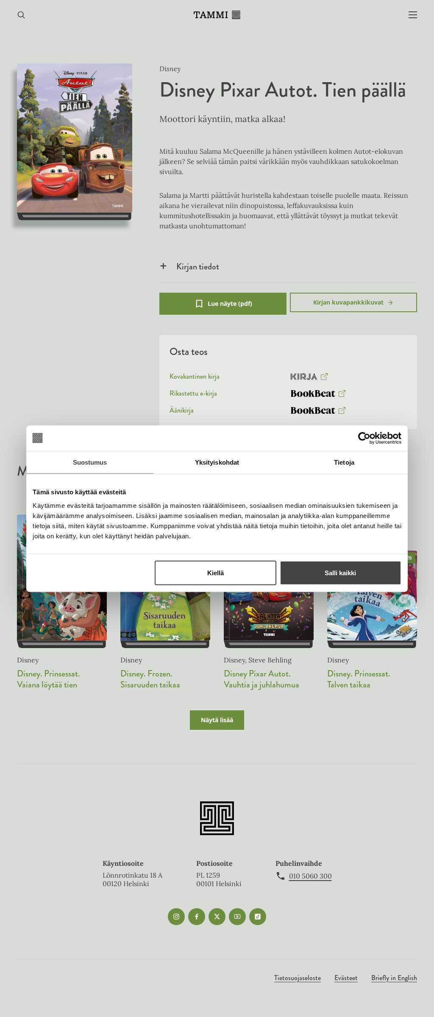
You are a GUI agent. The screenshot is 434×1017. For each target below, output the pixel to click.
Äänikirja (182, 412)
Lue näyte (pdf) (230, 307)
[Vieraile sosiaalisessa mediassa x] (217, 916)
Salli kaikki (340, 572)
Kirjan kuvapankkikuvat (348, 302)
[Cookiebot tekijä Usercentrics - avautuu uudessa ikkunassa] (364, 438)
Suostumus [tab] (90, 462)
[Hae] (21, 15)
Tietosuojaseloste (297, 978)
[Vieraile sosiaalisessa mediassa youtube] (237, 916)
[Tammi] (217, 15)
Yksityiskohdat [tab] (217, 462)
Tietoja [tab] (344, 462)
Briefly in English (394, 978)
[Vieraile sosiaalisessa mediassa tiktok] (257, 916)
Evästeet (346, 978)
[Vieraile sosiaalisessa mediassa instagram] (176, 916)
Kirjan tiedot (197, 266)
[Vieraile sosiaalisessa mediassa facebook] (196, 916)
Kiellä (215, 572)
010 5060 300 (310, 876)
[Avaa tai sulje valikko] (412, 15)
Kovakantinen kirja (195, 378)
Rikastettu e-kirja (193, 395)
